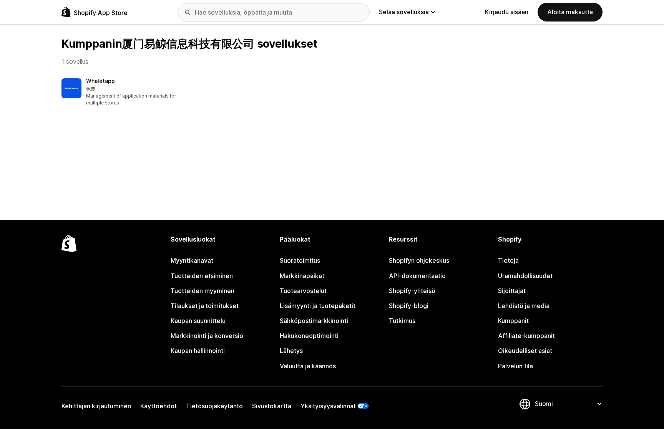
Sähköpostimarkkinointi (314, 321)
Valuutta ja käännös (308, 366)
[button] (124, 92)
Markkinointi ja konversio (207, 336)
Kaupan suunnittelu (198, 321)
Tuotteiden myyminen (202, 291)
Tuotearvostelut (303, 291)
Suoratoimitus (300, 260)
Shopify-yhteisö (412, 291)
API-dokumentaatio (417, 276)
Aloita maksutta (570, 12)
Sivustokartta (271, 406)
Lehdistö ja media (523, 306)
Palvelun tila (515, 366)
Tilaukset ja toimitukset (205, 306)
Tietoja (508, 260)
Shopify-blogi (408, 306)
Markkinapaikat (302, 276)
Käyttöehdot (158, 406)
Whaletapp (100, 81)
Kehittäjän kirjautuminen (96, 406)
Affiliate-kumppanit (526, 336)
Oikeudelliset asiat (525, 350)
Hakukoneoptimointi (309, 336)
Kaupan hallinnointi (198, 350)
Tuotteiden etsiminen (202, 276)
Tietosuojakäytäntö (214, 406)
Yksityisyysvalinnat (328, 406)
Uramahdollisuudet (525, 276)
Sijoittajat (512, 291)
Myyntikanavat (192, 260)
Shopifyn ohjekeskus (419, 260)
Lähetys (291, 350)
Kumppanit (513, 321)
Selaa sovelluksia (404, 12)
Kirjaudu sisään (506, 12)
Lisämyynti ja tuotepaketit (317, 306)
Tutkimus (402, 321)
